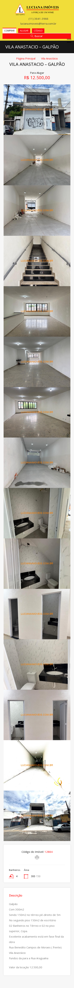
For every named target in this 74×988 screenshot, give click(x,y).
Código (38, 30)
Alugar (24, 30)
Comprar (9, 30)
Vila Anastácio (49, 58)
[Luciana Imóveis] (37, 14)
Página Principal (25, 58)
